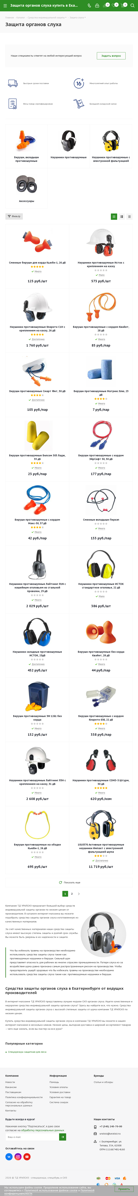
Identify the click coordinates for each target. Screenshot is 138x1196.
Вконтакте (9, 1156)
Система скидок (59, 1102)
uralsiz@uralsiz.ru (110, 1133)
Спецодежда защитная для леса (27, 1051)
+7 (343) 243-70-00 (111, 1126)
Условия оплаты (59, 1087)
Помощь (54, 1082)
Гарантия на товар (60, 1097)
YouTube (27, 1156)
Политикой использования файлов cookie (50, 1190)
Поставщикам (13, 1092)
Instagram (18, 1156)
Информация (58, 1075)
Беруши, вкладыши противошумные (26, 159)
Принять (124, 1189)
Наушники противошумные (69, 157)
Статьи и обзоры (103, 1082)
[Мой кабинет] (97, 5)
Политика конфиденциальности (24, 1097)
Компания (12, 1075)
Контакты (10, 1110)
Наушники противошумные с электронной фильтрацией (111, 159)
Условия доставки (60, 1092)
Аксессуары (26, 201)
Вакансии (11, 1087)
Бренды (99, 1075)
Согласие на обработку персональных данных (19, 1104)
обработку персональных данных (42, 1130)
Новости (10, 1082)
